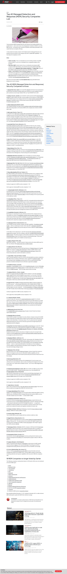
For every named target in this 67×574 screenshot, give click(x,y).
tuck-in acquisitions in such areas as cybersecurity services (21, 175)
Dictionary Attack (49, 140)
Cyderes (10, 246)
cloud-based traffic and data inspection (33, 333)
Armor (9, 465)
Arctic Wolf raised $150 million (13, 128)
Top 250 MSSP (15, 266)
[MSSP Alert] (7, 2)
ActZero (9, 95)
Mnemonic (10, 349)
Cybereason (10, 222)
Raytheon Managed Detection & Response (17, 486)
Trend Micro (18, 260)
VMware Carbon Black (38, 287)
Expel (9, 282)
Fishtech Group (33, 248)
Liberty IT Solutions (28, 178)
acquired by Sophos (21, 488)
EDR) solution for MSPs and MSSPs (20, 303)
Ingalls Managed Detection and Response (17, 477)
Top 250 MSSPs (27, 511)
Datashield (10, 473)
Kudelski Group (17, 333)
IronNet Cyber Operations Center (15, 480)
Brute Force (48, 130)
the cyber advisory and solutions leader (29, 386)
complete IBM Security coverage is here (16, 311)
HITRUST (35, 261)
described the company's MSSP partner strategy (20, 340)
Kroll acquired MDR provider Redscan (27, 326)
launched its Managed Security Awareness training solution (25, 136)
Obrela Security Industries (13, 368)
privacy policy (41, 572)
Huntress (25, 68)
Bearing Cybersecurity (24, 401)
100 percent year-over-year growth (33, 278)
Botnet (47, 128)
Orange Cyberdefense (12, 391)
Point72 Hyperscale (12, 101)
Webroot (36, 115)
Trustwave (10, 489)
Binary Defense (11, 148)
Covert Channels (49, 133)
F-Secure (10, 297)
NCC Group (10, 358)
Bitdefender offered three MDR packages (17, 158)
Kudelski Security (22, 329)
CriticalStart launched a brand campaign (15, 200)
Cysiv (9, 255)
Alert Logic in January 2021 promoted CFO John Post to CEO (27, 113)
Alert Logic (10, 112)
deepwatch (9, 266)
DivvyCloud (29, 422)
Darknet (48, 135)
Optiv (9, 385)
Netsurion (29, 68)
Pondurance (10, 398)
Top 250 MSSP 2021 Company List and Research (32, 72)
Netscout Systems (24, 351)
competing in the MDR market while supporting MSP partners (23, 157)
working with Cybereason (21, 249)
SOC (25, 541)
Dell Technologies (20, 436)
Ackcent (9, 89)
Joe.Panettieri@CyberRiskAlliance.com (21, 77)
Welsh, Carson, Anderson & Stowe (21, 119)
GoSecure (10, 476)
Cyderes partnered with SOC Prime (27, 251)
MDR (8, 12)
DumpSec (48, 143)
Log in (52, 2)
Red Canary (10, 427)
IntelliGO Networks (12, 479)
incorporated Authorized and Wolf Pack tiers (20, 134)
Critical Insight (11, 190)
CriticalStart (11, 199)
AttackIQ (28, 89)
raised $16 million (21, 194)
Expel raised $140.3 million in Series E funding (30, 282)
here (25, 410)
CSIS (9, 471)
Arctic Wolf (10, 124)
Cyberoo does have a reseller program (24, 243)
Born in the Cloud (35, 373)
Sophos (9, 442)
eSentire (10, 272)
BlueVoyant (10, 163)
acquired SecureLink (17, 392)
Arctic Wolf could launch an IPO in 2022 (15, 125)
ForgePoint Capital (36, 258)
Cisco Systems (30, 288)
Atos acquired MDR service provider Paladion (26, 139)
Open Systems (11, 371)
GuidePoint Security (30, 266)
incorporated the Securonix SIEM (20, 451)
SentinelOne (29, 287)
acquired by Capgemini (16, 482)
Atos (9, 139)
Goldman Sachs (21, 267)
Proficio (10, 409)
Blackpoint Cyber (19, 68)
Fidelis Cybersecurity (12, 474)
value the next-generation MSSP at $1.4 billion (33, 166)
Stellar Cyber (35, 68)
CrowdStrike (11, 212)
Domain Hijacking (50, 141)
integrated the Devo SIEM (38, 208)
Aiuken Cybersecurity (12, 104)
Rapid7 (9, 418)
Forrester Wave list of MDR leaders (34, 149)
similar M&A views (33, 176)
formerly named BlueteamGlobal (36, 163)
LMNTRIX (10, 483)
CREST (33, 327)
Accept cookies (58, 571)
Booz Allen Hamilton (12, 172)
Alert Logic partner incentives (17, 121)
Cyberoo (10, 240)
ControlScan (11, 470)
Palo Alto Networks (39, 288)
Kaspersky (10, 315)
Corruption (48, 131)
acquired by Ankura (24, 491)
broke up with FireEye (16, 339)
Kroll (9, 326)
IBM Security (11, 309)
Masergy (10, 485)
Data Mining (48, 136)
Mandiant (10, 338)
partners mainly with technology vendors (33, 106)
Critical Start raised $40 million (30, 206)
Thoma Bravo (25, 443)
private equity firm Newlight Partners (24, 400)
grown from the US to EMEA (17, 273)
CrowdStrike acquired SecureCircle (32, 218)
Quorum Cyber (11, 413)
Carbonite (30, 115)
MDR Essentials (14, 269)
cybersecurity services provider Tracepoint (22, 179)
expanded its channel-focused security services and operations (27, 133)
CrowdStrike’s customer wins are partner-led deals (28, 215)
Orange (8, 392)
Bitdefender (10, 155)
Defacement (49, 138)
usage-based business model (28, 299)
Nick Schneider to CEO (30, 127)
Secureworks (11, 434)
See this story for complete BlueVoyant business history (31, 167)
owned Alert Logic (34, 119)
